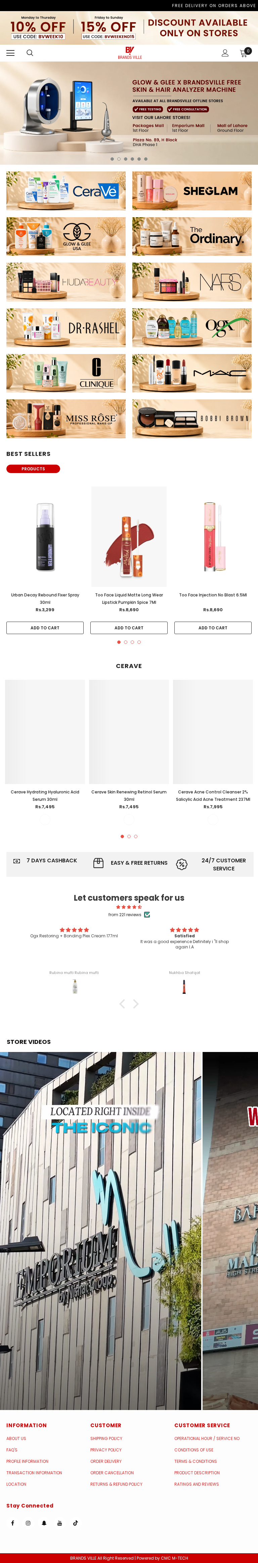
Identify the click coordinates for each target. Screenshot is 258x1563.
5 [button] (139, 159)
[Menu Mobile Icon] (10, 53)
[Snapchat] (44, 1523)
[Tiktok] (76, 1523)
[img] (129, 907)
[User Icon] (225, 52)
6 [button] (145, 159)
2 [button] (119, 159)
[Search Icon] (37, 53)
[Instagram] (28, 1523)
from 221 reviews (125, 914)
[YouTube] (60, 1523)
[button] (100, 1231)
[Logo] (130, 52)
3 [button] (125, 159)
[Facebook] (12, 1523)
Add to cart (45, 628)
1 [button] (112, 159)
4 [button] (132, 159)
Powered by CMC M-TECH (162, 1558)
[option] (129, 113)
